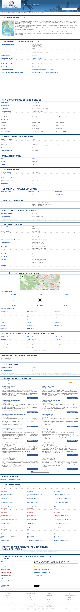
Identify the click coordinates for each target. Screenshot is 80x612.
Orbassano (66, 305)
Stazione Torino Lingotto (33, 490)
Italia (33, 158)
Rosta (2, 317)
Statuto (34, 177)
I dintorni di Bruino (12, 484)
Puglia (49, 597)
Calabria (9, 597)
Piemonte (34, 161)
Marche (29, 602)
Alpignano (56, 322)
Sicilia (49, 602)
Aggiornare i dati (19, 34)
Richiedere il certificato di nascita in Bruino (43, 61)
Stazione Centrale (31, 506)
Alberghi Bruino (10, 476)
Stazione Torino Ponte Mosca (61, 511)
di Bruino (31, 5)
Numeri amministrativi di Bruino (18, 137)
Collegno (2, 328)
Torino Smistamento (5, 494)
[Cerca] (78, 9)
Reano (28, 314)
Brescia (56, 347)
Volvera (56, 319)
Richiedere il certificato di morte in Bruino (42, 64)
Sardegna (49, 599)
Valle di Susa (30, 536)
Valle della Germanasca (60, 540)
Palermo (29, 339)
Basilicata (9, 595)
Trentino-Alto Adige (70, 595)
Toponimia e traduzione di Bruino (19, 189)
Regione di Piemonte (12, 12)
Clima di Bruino (10, 365)
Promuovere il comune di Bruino (42, 569)
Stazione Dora (30, 511)
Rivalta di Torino (72, 25)
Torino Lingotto (57, 490)
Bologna (2, 342)
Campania (9, 600)
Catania (2, 345)
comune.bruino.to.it (37, 58)
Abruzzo (9, 593)
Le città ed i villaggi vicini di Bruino (21, 273)
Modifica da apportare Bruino (42, 572)
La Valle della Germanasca (34, 540)
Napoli (55, 336)
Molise (50, 593)
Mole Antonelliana (58, 506)
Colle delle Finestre (5, 540)
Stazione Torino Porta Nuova (61, 502)
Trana (1, 314)
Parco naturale (4, 183)
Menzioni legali (7, 609)
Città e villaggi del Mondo (35, 609)
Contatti (25, 609)
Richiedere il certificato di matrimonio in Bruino (44, 66)
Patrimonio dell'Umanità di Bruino (20, 356)
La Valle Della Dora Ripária (7, 536)
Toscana (70, 593)
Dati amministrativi (12, 156)
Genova (56, 339)
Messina (2, 347)
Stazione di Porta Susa (6, 498)
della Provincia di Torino (35, 21)
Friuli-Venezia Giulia (29, 593)
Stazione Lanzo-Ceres (6, 511)
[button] (22, 276)
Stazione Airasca (4, 490)
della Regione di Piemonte (49, 21)
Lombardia (29, 599)
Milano (28, 336)
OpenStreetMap (50, 289)
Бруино (7, 194)
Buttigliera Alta (57, 317)
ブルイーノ (37, 191)
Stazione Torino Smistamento (34, 494)
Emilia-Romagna (9, 602)
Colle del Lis (30, 523)
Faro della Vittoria (4, 523)
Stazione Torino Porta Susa (61, 498)
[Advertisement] (40, 85)
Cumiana (29, 319)
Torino (33, 164)
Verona (29, 345)
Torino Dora (30, 515)
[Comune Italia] (11, 8)
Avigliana (2, 322)
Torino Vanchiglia (31, 519)
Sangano (32, 25)
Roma (2, 336)
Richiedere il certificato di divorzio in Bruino (43, 69)
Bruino (16, 21)
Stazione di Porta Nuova (6, 502)
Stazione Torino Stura (59, 523)
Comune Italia (4, 12)
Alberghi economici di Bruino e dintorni (10, 479)
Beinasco (29, 325)
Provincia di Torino (22, 12)
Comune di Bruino (11, 169)
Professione (11, 380)
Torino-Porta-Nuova (32, 502)
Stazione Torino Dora (5, 515)
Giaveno (29, 322)
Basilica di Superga (32, 527)
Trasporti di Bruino (12, 200)
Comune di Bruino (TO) (13, 17)
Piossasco (44, 25)
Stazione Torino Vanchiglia (7, 519)
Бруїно (34, 194)
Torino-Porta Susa (31, 498)
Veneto (70, 602)
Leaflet (39, 289)
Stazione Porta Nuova (6, 506)
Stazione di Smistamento (60, 494)
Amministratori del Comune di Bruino (21, 100)
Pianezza (29, 328)
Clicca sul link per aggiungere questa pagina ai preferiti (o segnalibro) (52, 566)
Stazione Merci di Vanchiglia (61, 519)
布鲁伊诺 (60, 194)
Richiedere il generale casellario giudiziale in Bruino (45, 72)
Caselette (2, 325)
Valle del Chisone (31, 532)
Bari (55, 342)
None (55, 328)
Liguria (29, 597)
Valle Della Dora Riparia (60, 532)
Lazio (29, 595)
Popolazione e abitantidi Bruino (19, 211)
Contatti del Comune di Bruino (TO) (20, 42)
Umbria (70, 597)
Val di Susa (56, 536)
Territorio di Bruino (13, 224)
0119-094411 (35, 51)
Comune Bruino (30, 12)
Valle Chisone (3, 532)
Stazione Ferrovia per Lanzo (61, 515)
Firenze (29, 342)
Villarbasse (38, 25)
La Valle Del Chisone (59, 527)
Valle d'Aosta (70, 599)
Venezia (56, 345)
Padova (29, 347)
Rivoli (1, 319)
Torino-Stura (3, 527)
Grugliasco (56, 325)
